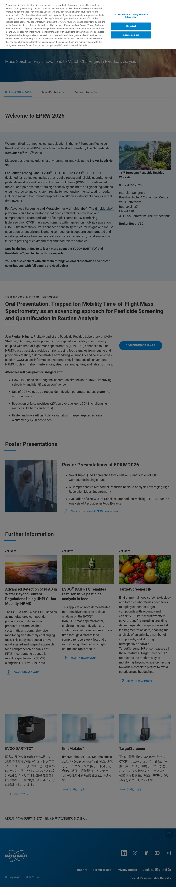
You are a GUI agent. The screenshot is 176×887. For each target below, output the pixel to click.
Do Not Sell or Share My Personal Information (131, 16)
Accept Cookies (131, 35)
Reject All (131, 26)
